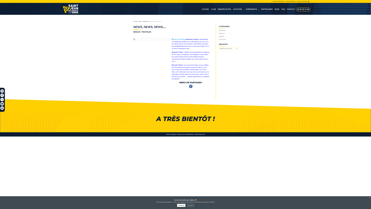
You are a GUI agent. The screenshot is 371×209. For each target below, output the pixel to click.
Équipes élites (224, 9)
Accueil (205, 9)
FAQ (283, 9)
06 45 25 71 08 (303, 9)
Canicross (222, 33)
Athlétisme (222, 30)
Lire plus (190, 205)
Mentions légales (171, 134)
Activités (237, 9)
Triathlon (146, 21)
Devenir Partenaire (278, 1)
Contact (291, 9)
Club (213, 9)
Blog (277, 9)
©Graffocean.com (200, 134)
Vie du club (222, 39)
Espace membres (302, 1)
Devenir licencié (290, 1)
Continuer (181, 205)
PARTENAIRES (267, 9)
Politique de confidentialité (185, 134)
